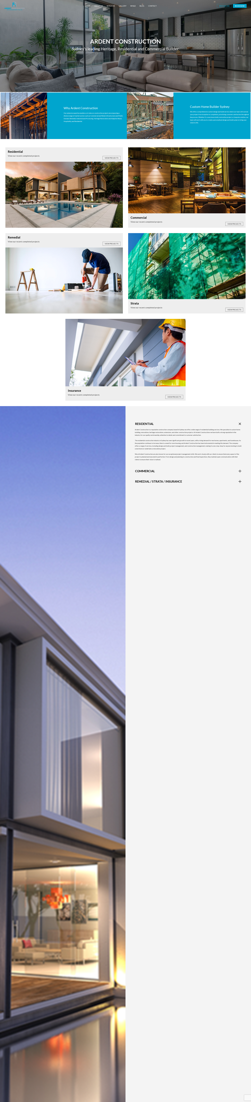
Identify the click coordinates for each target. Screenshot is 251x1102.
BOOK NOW (240, 6)
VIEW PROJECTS (111, 158)
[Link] (14, 5)
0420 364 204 (224, 6)
